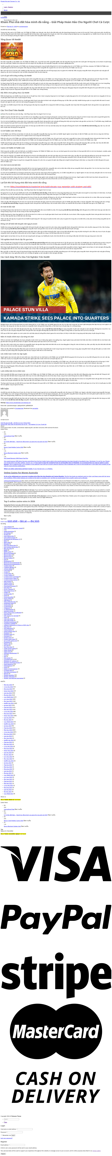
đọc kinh (35, 521)
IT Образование (8, 609)
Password (4, 1132)
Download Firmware (10, 586)
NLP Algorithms (8, 628)
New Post (7, 626)
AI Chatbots (7, 533)
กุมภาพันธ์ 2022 (8, 775)
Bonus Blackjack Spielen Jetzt (12, 453)
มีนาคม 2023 (8, 754)
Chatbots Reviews (9, 567)
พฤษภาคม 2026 (8, 691)
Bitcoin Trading (8, 558)
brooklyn (2, 521)
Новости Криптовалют (11, 669)
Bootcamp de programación (12, 564)
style (19, 521)
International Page (9, 436)
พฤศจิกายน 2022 (9, 761)
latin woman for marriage (11, 615)
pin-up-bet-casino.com (10, 640)
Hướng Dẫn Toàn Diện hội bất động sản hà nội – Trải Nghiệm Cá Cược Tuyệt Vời (23, 424)
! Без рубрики (8, 526)
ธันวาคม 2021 (8, 779)
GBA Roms (7, 600)
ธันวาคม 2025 (8, 701)
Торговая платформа (10, 672)
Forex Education (8, 597)
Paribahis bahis (8, 634)
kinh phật (12, 521)
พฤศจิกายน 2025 (9, 703)
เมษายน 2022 (8, 771)
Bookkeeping (7, 561)
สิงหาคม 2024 (8, 730)
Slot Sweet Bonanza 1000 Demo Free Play (57, 468)
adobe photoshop (9, 531)
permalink (35, 408)
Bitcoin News (8, 555)
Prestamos (7, 642)
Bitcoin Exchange (9, 553)
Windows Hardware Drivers (12, 662)
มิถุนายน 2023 (8, 748)
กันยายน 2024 (8, 728)
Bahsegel (6, 544)
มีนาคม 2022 (8, 773)
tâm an (23, 521)
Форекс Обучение (9, 676)
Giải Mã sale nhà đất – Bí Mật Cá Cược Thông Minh (15, 423)
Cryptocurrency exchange (11, 576)
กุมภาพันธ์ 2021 (8, 793)
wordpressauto (23, 26)
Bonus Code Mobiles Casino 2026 (13, 447)
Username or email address (9, 1129)
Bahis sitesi (7, 542)
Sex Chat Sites (8, 647)
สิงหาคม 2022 (8, 767)
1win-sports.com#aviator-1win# (13, 528)
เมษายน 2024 (8, 736)
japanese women (9, 611)
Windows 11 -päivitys (10, 661)
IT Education (7, 604)
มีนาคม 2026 (8, 695)
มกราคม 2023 (8, 756)
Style (5, 654)
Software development (10, 653)
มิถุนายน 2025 (8, 713)
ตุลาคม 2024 (7, 726)
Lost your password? (6, 1138)
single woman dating (10, 648)
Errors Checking (8, 589)
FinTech (6, 592)
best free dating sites (10, 545)
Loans (5, 617)
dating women (8, 584)
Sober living (7, 651)
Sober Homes (8, 650)
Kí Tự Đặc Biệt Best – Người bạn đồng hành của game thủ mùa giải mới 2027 (26, 441)
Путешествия (8, 670)
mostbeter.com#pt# (9, 623)
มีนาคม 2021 (8, 791)
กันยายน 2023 (8, 742)
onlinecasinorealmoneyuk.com (12, 480)
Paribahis (6, 633)
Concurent (7, 570)
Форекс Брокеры (9, 675)
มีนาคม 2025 (8, 719)
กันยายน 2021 (8, 781)
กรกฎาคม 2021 (8, 785)
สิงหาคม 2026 (8, 684)
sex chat (6, 645)
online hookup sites (9, 631)
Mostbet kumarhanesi (10, 622)
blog (5, 559)
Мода (5, 667)
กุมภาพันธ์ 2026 (8, 697)
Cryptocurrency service (10, 580)
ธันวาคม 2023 (8, 738)
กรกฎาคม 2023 (8, 746)
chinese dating (8, 569)
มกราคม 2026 (8, 699)
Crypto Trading (8, 575)
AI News (6, 534)
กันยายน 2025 (8, 707)
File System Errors (9, 590)
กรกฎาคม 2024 (8, 732)
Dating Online (8, 583)
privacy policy (97, 1150)
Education (7, 587)
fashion (6, 521)
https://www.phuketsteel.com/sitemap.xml (18, 402)
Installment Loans (9, 603)
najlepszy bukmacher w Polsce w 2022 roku (16, 625)
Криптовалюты (8, 664)
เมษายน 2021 (8, 789)
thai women (7, 658)
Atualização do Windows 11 (12, 539)
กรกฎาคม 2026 (8, 687)
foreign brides (8, 594)
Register (3, 1153)
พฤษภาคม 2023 (8, 750)
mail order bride (8, 619)
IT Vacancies (7, 606)
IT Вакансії (7, 608)
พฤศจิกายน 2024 (9, 724)
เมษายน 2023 (8, 752)
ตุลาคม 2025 (7, 705)
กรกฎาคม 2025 (8, 711)
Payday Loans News (9, 639)
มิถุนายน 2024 (8, 734)
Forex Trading (8, 598)
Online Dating (8, 629)
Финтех (6, 673)
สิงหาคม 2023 (8, 744)
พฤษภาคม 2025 (8, 715)
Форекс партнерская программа (13, 678)
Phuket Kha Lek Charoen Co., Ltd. (10, 1)
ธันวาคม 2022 (8, 758)
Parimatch (7, 636)
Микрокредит (8, 665)
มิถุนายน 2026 (8, 689)
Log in (13, 1135)
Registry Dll (7, 644)
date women (7, 581)
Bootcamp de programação (11, 562)
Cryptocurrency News (10, 578)
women (28, 521)
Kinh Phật (7, 614)
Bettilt (5, 550)
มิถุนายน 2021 (8, 787)
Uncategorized (4, 17)
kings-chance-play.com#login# (12, 612)
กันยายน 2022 (8, 765)
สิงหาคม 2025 (8, 709)
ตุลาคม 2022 (7, 763)
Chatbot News (8, 565)
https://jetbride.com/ (10, 601)
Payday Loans (8, 637)
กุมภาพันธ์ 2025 (8, 721)
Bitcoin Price (7, 556)
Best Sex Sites (8, 548)
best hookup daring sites (11, 547)
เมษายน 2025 (8, 717)
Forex (5, 595)
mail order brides (9, 620)
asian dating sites (9, 536)
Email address (5, 1145)
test (5, 656)
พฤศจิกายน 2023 (9, 740)
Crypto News (8, 573)
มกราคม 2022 (8, 777)
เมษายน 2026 (8, 693)
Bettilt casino (7, 551)
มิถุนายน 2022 (8, 769)
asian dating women (9, 537)
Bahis (5, 540)
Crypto (6, 572)
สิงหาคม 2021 (8, 783)
